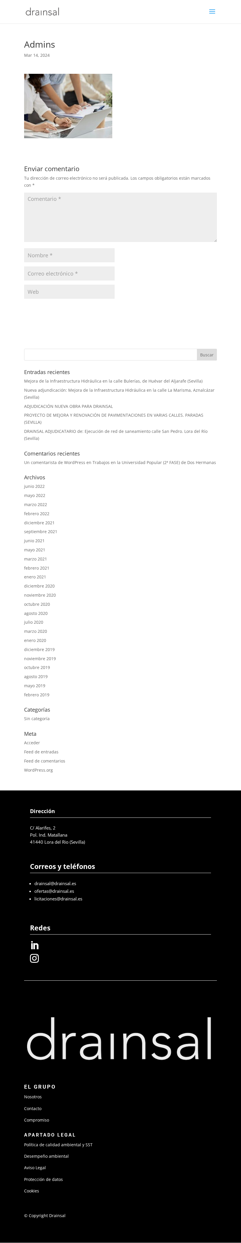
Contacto (32, 1108)
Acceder (32, 742)
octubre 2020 (37, 604)
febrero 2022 (36, 513)
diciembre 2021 (39, 522)
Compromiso (36, 1120)
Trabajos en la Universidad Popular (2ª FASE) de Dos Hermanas (154, 462)
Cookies (31, 1191)
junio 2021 (34, 540)
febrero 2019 (36, 695)
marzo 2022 (35, 504)
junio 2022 (34, 486)
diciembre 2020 (39, 586)
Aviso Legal (35, 1167)
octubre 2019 (37, 667)
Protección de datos (43, 1179)
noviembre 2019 (40, 658)
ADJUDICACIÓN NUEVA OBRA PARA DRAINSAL (68, 406)
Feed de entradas (41, 752)
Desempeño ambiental (46, 1156)
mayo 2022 (34, 495)
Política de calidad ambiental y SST (58, 1144)
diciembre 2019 (39, 649)
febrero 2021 (36, 568)
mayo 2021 (34, 550)
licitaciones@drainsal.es (58, 899)
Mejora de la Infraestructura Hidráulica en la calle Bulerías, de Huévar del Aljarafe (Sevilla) (113, 381)
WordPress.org (38, 770)
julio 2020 (33, 622)
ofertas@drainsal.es (54, 891)
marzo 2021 (35, 559)
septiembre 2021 (40, 531)
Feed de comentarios (44, 761)
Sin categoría (37, 718)
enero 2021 (35, 577)
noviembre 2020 (40, 595)
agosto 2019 (36, 676)
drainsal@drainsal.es (55, 883)
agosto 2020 (36, 613)
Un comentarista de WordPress (54, 462)
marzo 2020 (35, 631)
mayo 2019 (34, 685)
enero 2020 (35, 640)
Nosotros (33, 1096)
